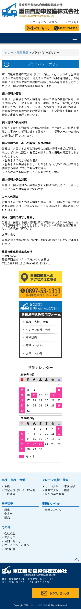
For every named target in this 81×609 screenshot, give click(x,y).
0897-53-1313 (68, 28)
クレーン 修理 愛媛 (38, 605)
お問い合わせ (41, 28)
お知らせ (9, 549)
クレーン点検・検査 (37, 329)
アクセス (9, 537)
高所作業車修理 (54, 494)
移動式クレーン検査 (57, 490)
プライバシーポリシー (18, 545)
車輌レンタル (32, 345)
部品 (7, 517)
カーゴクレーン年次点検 (60, 486)
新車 (7, 509)
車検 (7, 486)
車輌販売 (30, 337)
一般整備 (9, 494)
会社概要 (9, 533)
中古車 (8, 513)
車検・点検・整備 (35, 321)
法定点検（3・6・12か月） (21, 490)
